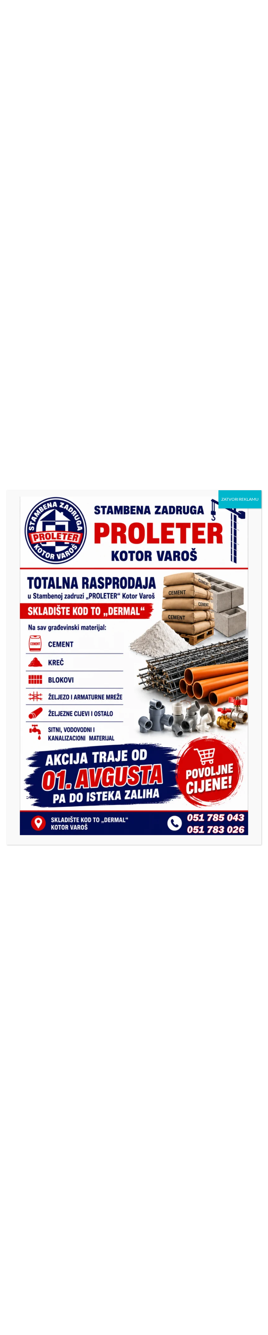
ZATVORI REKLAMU (240, 499)
